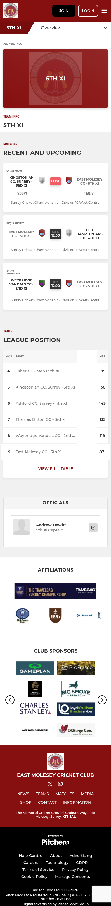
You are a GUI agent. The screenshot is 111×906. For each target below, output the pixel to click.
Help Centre (31, 855)
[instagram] (60, 784)
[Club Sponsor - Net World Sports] (35, 731)
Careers (30, 862)
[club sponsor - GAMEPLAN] (35, 669)
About (56, 855)
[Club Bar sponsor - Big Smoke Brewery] (76, 690)
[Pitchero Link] (55, 843)
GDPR (82, 862)
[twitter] (50, 785)
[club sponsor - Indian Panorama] (35, 690)
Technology (57, 862)
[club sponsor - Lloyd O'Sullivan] (76, 710)
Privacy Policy (75, 869)
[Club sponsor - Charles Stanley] (35, 710)
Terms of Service (38, 869)
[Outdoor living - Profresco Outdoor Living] (76, 669)
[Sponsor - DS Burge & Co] (76, 731)
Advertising (81, 855)
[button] (21, 528)
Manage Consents (72, 876)
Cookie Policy (34, 876)
